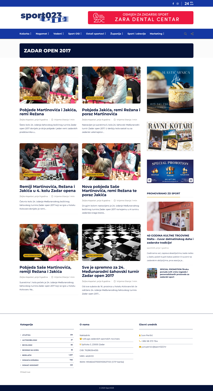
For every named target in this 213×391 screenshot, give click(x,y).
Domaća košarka (47, 360)
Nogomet (41, 33)
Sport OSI (74, 33)
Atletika (47, 335)
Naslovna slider (32, 98)
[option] (170, 241)
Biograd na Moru (47, 350)
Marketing (156, 33)
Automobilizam (47, 340)
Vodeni (57, 33)
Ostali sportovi (95, 33)
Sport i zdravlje (137, 33)
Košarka (24, 33)
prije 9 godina (41, 119)
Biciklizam (47, 345)
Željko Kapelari (27, 119)
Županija (115, 33)
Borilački (47, 355)
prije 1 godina (162, 248)
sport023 (151, 248)
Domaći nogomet (47, 365)
